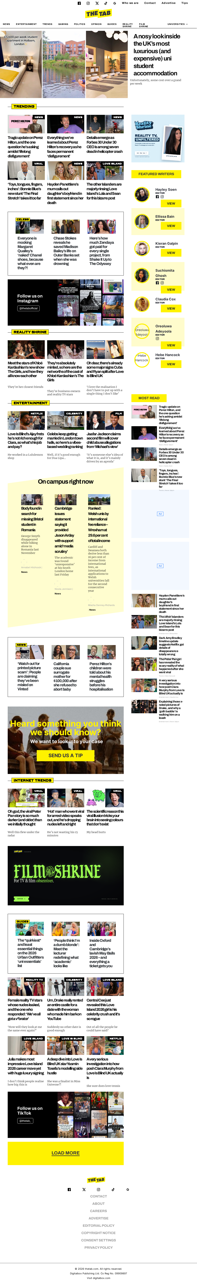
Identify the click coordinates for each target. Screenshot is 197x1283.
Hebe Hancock (167, 355)
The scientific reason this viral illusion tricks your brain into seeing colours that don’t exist (105, 817)
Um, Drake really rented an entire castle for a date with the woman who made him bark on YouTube (65, 1009)
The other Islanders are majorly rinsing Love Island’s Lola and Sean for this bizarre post (171, 623)
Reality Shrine (128, 25)
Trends (48, 24)
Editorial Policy (98, 1226)
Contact (150, 3)
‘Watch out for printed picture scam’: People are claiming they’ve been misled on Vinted (29, 676)
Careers (98, 1211)
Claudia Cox (165, 299)
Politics (79, 24)
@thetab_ (25, 1120)
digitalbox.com (101, 1278)
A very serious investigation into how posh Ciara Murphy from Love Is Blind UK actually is (105, 1068)
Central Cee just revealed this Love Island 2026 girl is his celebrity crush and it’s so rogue (103, 1009)
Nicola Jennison (63, 589)
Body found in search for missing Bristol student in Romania (32, 519)
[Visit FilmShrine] (66, 876)
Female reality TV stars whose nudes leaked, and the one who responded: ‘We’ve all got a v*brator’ (25, 1009)
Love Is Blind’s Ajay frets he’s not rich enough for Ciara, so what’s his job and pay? (26, 440)
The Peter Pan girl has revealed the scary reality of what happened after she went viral (171, 666)
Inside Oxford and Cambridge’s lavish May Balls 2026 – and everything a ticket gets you (102, 953)
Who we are (130, 3)
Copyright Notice (98, 1233)
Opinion (96, 24)
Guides (112, 24)
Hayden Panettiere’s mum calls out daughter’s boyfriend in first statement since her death (65, 193)
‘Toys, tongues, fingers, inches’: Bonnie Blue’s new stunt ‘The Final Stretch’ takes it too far (171, 478)
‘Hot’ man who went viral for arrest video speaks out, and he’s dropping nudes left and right (65, 817)
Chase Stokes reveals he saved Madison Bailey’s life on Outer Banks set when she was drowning (66, 251)
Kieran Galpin (166, 243)
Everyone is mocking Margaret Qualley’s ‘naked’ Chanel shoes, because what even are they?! (30, 253)
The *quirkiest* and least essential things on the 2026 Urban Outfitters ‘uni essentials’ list (31, 953)
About (98, 1204)
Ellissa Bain (164, 216)
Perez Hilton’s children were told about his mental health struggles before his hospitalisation (101, 676)
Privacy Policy (98, 1247)
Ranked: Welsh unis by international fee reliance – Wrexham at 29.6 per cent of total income (99, 524)
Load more (66, 1152)
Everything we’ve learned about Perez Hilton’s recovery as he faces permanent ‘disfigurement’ (64, 146)
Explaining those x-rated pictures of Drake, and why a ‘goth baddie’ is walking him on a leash (171, 709)
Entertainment (26, 24)
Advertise (169, 3)
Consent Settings (98, 1240)
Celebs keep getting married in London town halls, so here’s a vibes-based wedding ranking (65, 440)
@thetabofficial (28, 308)
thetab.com (91, 1268)
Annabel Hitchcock (31, 567)
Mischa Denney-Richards (101, 605)
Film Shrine (143, 25)
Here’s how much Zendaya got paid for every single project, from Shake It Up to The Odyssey (101, 251)
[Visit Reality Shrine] (157, 138)
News (6, 24)
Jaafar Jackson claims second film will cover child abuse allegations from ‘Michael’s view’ (104, 440)
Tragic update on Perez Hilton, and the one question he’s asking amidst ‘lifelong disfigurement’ (25, 146)
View (171, 203)
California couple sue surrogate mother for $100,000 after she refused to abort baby (65, 676)
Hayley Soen (166, 189)
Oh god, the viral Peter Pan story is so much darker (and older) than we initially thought (25, 817)
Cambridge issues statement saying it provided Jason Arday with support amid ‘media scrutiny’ (64, 530)
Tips (184, 3)
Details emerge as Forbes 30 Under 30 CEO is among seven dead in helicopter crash (171, 456)
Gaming (63, 24)
